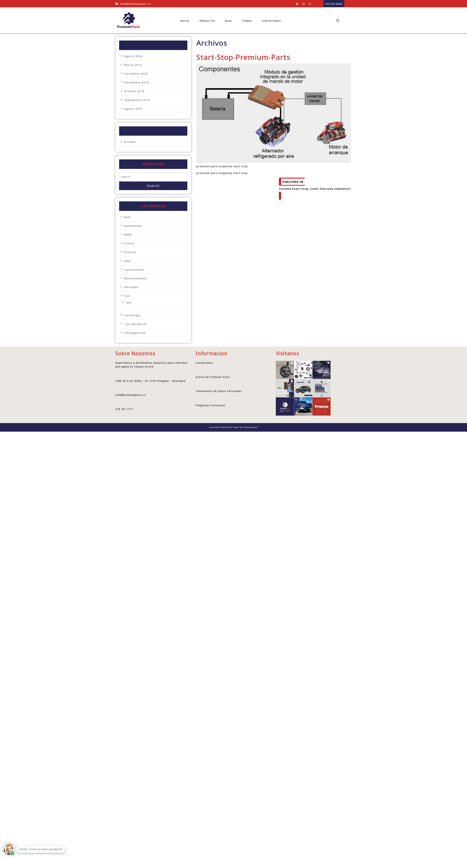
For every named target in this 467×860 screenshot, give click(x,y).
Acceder (130, 142)
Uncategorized (135, 333)
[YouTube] (309, 4)
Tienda (247, 20)
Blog (228, 20)
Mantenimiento (135, 278)
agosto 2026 (133, 56)
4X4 (129, 302)
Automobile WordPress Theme (224, 427)
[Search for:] (153, 177)
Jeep (127, 261)
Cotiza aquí (333, 2)
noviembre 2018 (136, 82)
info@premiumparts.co (133, 3)
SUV (127, 296)
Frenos (129, 243)
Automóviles (133, 226)
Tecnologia (132, 315)
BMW (128, 234)
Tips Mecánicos (135, 324)
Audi (127, 217)
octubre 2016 (134, 91)
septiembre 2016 (137, 100)
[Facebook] (295, 4)
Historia (130, 252)
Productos (207, 20)
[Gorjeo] (302, 4)
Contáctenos (271, 20)
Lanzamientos (134, 269)
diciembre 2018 (136, 73)
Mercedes (131, 287)
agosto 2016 (133, 108)
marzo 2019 (133, 65)
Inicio (185, 20)
